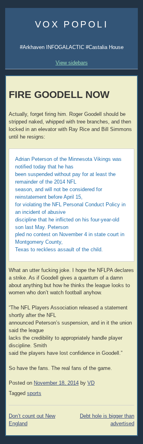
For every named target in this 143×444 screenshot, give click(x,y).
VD (91, 383)
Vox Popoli (71, 24)
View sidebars (72, 63)
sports (34, 393)
